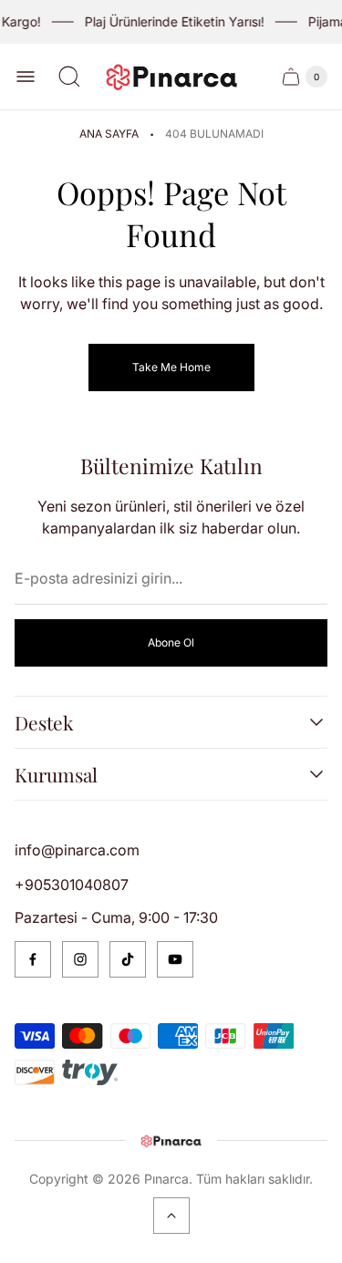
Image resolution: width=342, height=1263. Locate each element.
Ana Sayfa (109, 133)
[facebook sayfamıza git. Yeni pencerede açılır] (33, 959)
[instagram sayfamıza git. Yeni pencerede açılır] (80, 959)
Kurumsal (56, 774)
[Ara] (69, 77)
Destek (44, 722)
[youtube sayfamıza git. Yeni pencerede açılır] (175, 959)
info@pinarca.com (77, 850)
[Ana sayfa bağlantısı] (171, 1140)
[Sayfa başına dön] (171, 1215)
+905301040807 (72, 884)
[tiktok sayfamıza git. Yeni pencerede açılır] (127, 959)
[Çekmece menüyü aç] (25, 77)
